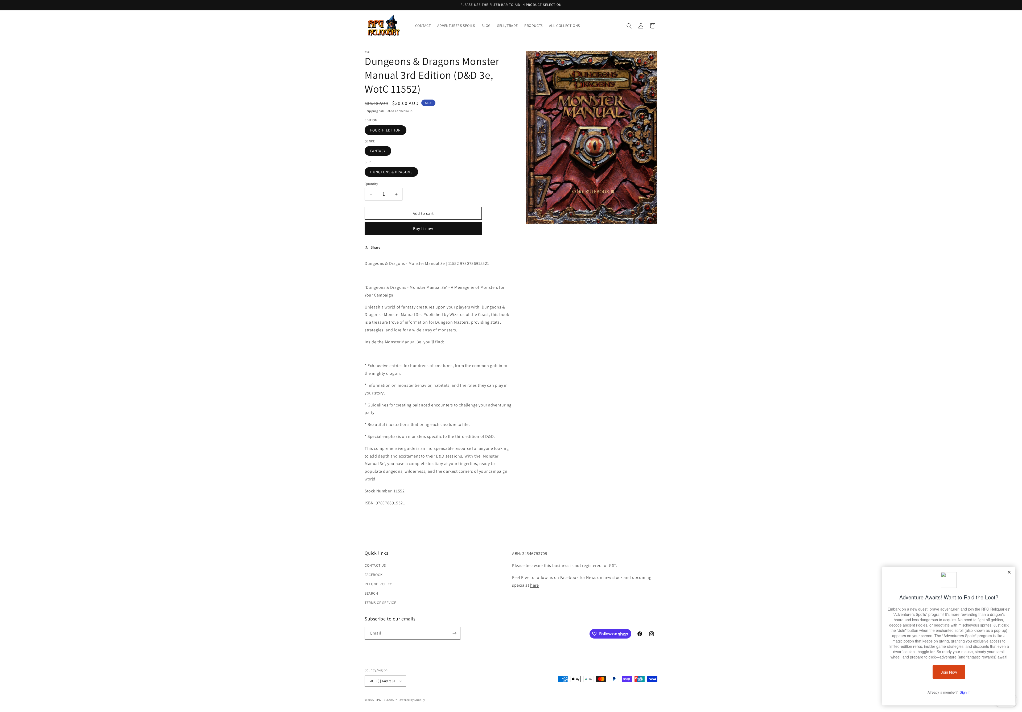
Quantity (371, 184)
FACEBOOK (374, 574)
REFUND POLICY (378, 584)
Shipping (371, 111)
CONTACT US (375, 565)
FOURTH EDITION (385, 130)
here (534, 585)
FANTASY (378, 151)
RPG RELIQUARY (386, 700)
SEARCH (371, 593)
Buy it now (423, 228)
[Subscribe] (454, 633)
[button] (629, 26)
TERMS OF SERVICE (380, 602)
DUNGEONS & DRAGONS (391, 172)
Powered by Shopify (411, 700)
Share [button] (376, 247)
